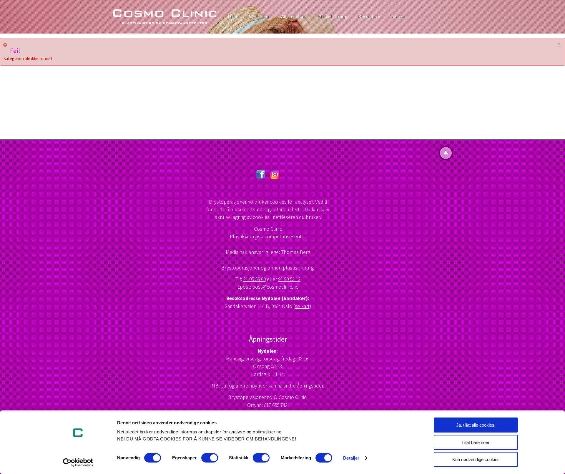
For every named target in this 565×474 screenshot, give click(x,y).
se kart (302, 306)
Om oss (398, 16)
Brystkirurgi (258, 16)
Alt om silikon (294, 16)
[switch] (209, 458)
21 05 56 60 (254, 279)
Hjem (233, 16)
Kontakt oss (369, 16)
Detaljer (351, 457)
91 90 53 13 (289, 279)
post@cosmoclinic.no (275, 287)
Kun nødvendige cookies (476, 459)
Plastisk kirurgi (332, 16)
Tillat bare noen (475, 442)
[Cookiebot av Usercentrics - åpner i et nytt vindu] (78, 462)
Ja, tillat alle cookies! (476, 425)
